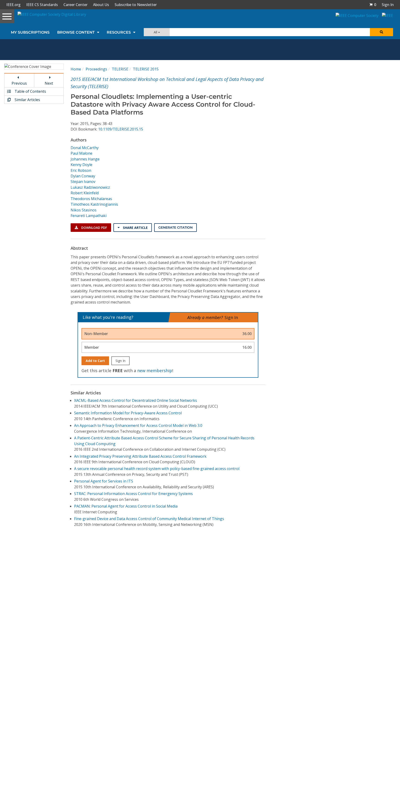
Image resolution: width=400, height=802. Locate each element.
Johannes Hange (85, 159)
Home (76, 69)
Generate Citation (175, 227)
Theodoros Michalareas (91, 198)
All (156, 32)
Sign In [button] (388, 4)
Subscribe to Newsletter (136, 4)
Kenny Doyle (81, 164)
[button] (372, 4)
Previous (19, 83)
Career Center (75, 4)
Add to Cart (95, 360)
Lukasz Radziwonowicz (90, 187)
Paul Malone (81, 153)
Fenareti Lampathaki (88, 215)
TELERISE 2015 (146, 69)
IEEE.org (13, 4)
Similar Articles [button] (27, 99)
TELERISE (120, 69)
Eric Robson (81, 170)
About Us (101, 4)
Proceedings (96, 69)
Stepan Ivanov (83, 181)
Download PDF (93, 227)
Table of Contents (30, 91)
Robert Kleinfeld (85, 192)
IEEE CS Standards (42, 4)
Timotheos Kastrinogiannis (94, 204)
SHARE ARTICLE (135, 227)
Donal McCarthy (85, 147)
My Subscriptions (30, 32)
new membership (154, 370)
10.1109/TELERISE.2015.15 (120, 129)
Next (49, 83)
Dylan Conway (83, 176)
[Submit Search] (381, 32)
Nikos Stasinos (84, 210)
